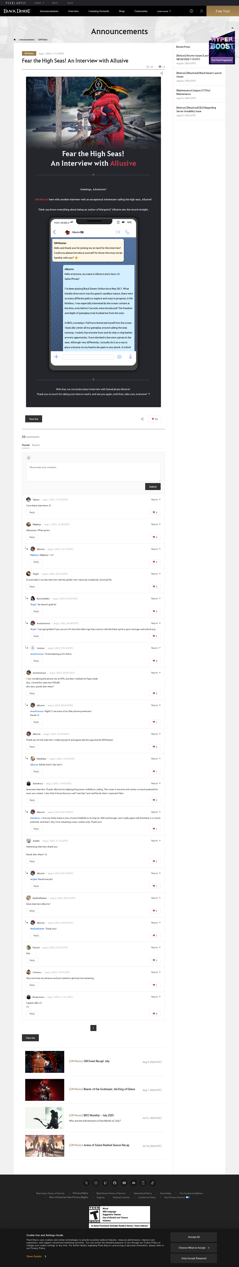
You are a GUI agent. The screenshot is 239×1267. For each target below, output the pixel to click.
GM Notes (42, 39)
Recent (36, 445)
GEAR (70, 2)
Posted (25, 445)
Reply (32, 512)
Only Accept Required (193, 1258)
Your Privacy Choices (174, 1197)
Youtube (124, 1182)
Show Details (34, 1256)
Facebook (114, 1182)
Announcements (26, 39)
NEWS (55, 2)
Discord (133, 1182)
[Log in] (201, 11)
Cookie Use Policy (147, 1197)
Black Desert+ (143, 1182)
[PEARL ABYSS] (16, 3)
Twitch (105, 1182)
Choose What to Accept (192, 1247)
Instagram (96, 1182)
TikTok (152, 1182)
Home (14, 39)
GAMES (37, 2)
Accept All (194, 1237)
